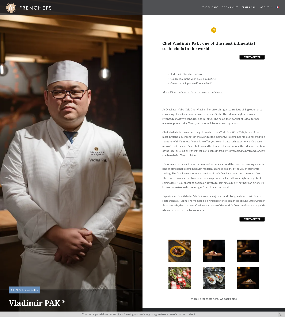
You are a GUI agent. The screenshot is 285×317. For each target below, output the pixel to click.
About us (266, 7)
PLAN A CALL (249, 7)
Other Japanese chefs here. (206, 92)
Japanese (32, 290)
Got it (192, 314)
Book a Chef (230, 7)
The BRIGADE (210, 7)
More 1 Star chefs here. (176, 92)
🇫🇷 (277, 7)
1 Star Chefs (18, 290)
